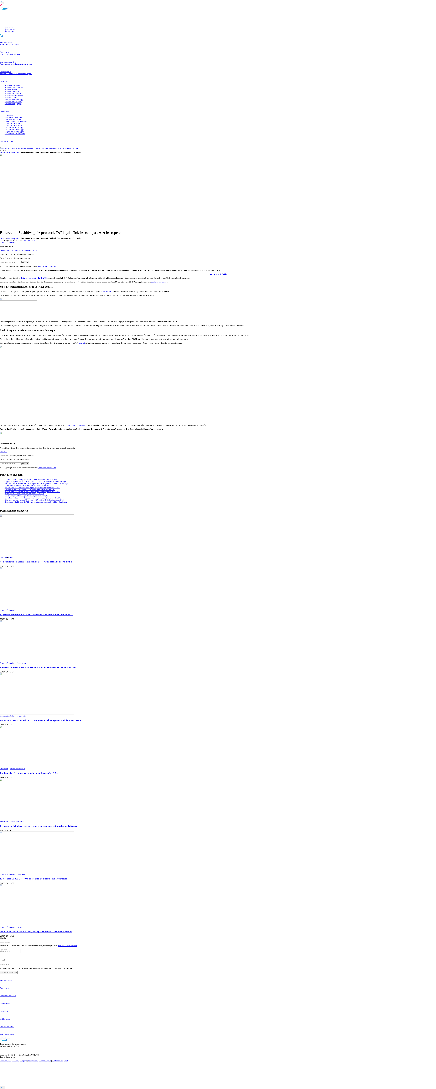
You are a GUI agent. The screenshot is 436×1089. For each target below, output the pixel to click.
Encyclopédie (9, 31)
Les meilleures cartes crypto (14, 127)
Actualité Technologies (13, 93)
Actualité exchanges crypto (14, 95)
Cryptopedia (9, 115)
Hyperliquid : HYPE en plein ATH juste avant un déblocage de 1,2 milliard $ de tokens (36, 502)
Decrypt (82, 343)
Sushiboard (107, 291)
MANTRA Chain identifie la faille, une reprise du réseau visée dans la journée (36, 931)
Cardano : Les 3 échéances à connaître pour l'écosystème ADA (29, 773)
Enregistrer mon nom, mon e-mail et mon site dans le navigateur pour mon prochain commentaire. (38, 968)
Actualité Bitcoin (11, 89)
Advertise (15, 1061)
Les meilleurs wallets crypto (15, 130)
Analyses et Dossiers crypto (14, 100)
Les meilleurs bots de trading (15, 134)
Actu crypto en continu (13, 85)
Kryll (66, 1061)
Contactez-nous (5, 1061)
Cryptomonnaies (13, 152)
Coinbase (3, 557)
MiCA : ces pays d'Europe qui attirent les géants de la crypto (26, 496)
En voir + (3, 452)
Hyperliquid (21, 716)
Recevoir (25, 262)
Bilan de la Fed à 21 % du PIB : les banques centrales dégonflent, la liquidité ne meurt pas (37, 484)
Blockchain (4, 769)
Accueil (3, 152)
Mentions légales (45, 1061)
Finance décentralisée (7, 242)
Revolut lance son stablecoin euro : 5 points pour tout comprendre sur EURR (32, 488)
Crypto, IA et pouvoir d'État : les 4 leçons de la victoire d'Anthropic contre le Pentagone (36, 481)
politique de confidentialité (46, 266)
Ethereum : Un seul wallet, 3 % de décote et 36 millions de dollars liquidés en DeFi (34, 500)
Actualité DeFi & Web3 (13, 102)
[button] (218, 3)
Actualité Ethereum (11, 98)
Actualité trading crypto (13, 104)
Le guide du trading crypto (14, 132)
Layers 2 (11, 557)
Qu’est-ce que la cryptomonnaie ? (17, 121)
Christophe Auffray (29, 240)
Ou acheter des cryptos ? (13, 119)
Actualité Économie (12, 91)
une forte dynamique (159, 282)
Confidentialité (57, 1061)
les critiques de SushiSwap (77, 425)
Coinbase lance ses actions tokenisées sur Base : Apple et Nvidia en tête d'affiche (36, 562)
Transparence (33, 1061)
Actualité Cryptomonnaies (14, 87)
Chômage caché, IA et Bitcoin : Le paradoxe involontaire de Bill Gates (30, 490)
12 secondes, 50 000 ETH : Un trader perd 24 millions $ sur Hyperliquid (33, 879)
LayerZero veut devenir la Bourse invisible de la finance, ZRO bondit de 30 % (33, 498)
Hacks (19, 927)
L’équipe (23, 1061)
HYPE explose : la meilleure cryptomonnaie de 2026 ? (24, 494)
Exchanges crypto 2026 (13, 123)
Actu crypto (9, 27)
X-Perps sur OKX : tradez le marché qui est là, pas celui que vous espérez (31, 479)
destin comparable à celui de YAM (34, 278)
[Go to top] (2, 1087)
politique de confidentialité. (67, 946)
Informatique (21, 663)
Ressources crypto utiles (13, 117)
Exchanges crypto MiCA (13, 125)
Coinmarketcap (10, 29)
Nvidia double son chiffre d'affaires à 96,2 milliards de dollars (27, 486)
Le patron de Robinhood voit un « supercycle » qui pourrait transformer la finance (39, 826)
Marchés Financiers (17, 822)
